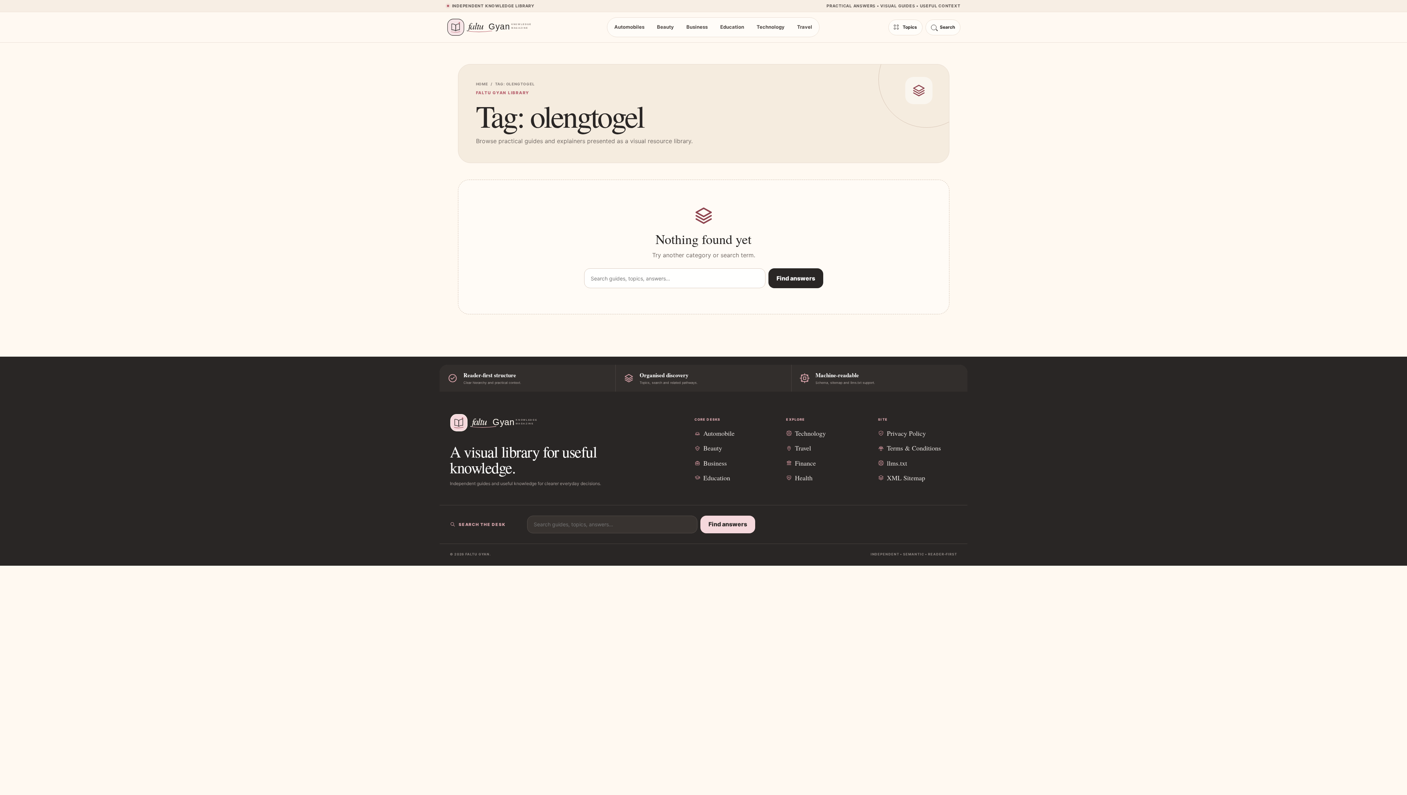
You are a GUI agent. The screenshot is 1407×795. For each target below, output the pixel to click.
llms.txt (897, 463)
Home (482, 84)
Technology (771, 27)
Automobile (719, 433)
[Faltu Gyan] (493, 27)
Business (697, 27)
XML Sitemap (906, 477)
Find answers (796, 278)
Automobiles (629, 27)
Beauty (665, 27)
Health (804, 477)
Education (732, 27)
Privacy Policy (906, 433)
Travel (804, 27)
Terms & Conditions (914, 448)
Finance (805, 463)
